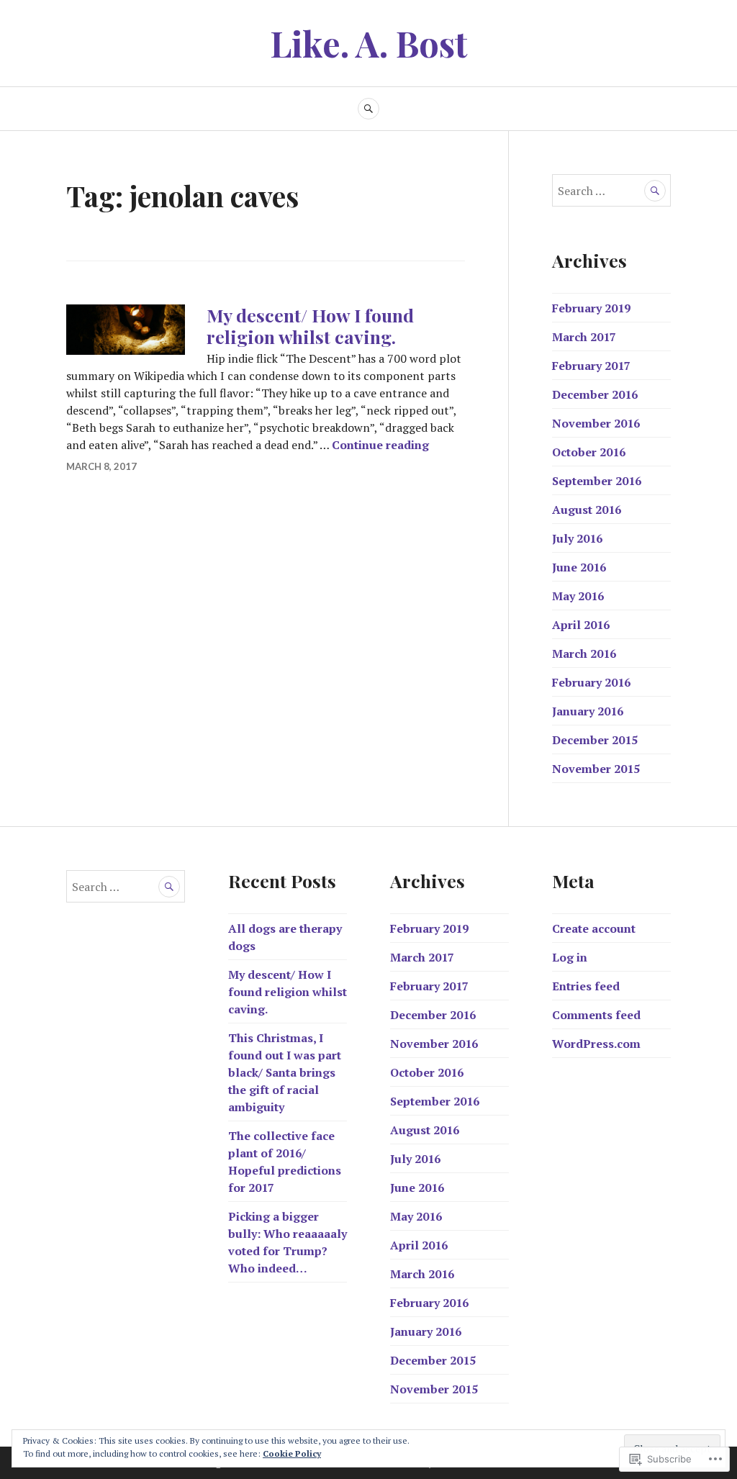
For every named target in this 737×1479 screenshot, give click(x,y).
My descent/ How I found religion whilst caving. (310, 325)
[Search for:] (611, 191)
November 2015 (596, 769)
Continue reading (380, 445)
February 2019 (591, 308)
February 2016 (591, 682)
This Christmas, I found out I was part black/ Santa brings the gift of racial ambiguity (284, 1072)
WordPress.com (596, 1043)
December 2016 (595, 394)
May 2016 (578, 596)
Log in (569, 957)
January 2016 (587, 711)
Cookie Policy (292, 1453)
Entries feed (586, 986)
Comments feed (596, 1015)
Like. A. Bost (369, 42)
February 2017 (591, 366)
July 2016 (577, 538)
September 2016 (596, 481)
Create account (594, 928)
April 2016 (581, 625)
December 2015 (595, 740)
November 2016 (596, 423)
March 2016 (584, 653)
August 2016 (586, 509)
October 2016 (588, 452)
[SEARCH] (368, 108)
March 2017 (584, 337)
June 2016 (579, 567)
